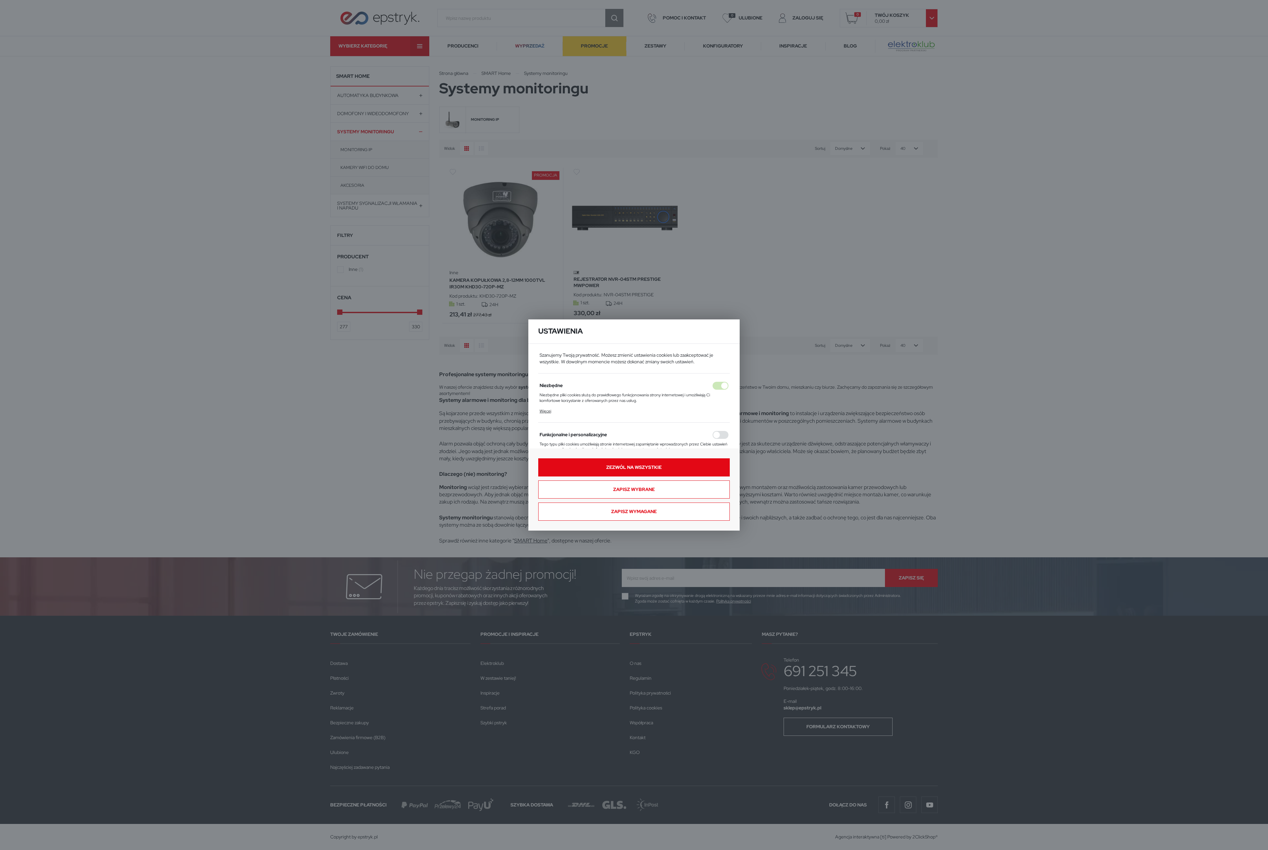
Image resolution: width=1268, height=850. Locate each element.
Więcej (545, 411)
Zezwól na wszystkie (634, 467)
